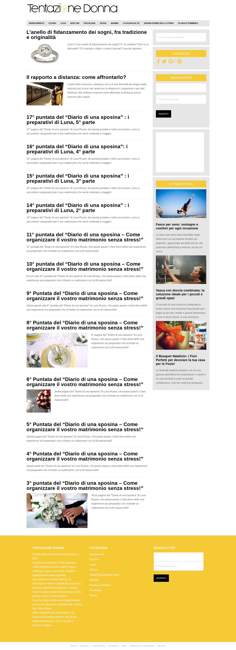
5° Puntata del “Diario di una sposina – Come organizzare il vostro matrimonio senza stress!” (84, 426)
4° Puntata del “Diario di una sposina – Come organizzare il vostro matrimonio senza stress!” (84, 456)
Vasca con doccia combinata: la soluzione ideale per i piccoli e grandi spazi (180, 294)
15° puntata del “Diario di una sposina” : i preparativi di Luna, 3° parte (77, 178)
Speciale (161, 646)
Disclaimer (113, 646)
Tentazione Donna (72, 10)
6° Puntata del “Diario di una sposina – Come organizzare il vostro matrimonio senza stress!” (84, 381)
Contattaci (84, 646)
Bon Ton (94, 559)
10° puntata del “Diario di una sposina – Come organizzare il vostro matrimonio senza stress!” (84, 266)
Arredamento (96, 554)
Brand (73, 646)
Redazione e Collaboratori (142, 646)
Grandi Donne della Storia (104, 574)
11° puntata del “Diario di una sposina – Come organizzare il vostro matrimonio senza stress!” (84, 237)
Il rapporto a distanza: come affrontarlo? (76, 77)
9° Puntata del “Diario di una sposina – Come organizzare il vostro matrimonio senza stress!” (84, 295)
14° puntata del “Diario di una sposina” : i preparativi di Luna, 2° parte (77, 207)
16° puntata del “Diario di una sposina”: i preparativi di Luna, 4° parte (77, 149)
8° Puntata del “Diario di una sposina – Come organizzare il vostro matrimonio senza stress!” (84, 325)
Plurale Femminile (99, 585)
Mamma (94, 580)
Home (124, 646)
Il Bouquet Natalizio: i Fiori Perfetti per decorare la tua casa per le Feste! (180, 360)
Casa (92, 564)
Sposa (93, 595)
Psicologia (95, 590)
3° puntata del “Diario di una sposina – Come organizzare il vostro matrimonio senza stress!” (84, 485)
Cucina (93, 569)
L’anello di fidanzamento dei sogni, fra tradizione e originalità (86, 34)
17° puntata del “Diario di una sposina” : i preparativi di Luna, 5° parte (77, 119)
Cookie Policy (98, 646)
